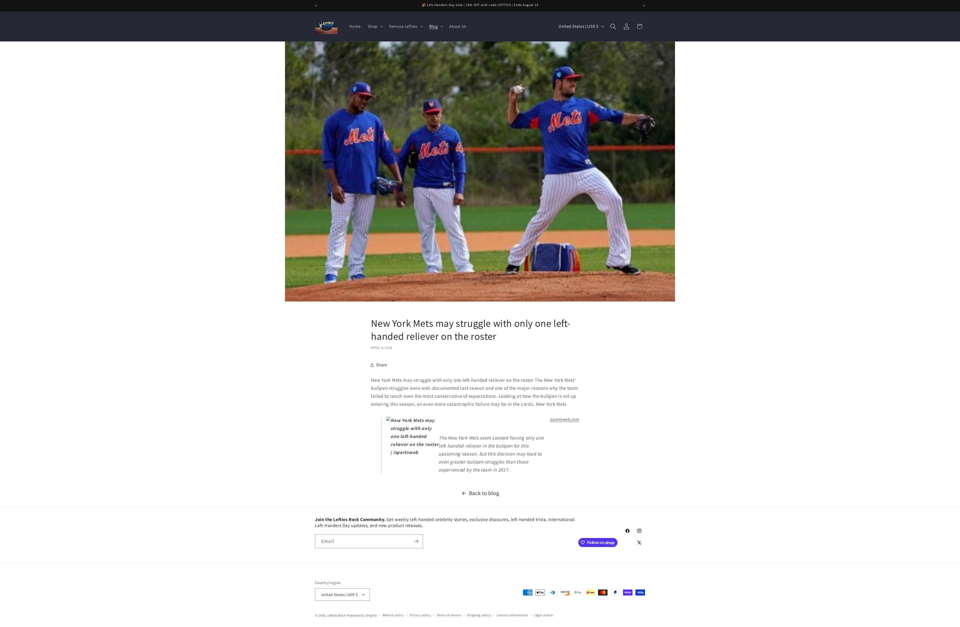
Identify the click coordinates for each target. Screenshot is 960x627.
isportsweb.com (564, 419)
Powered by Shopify (362, 615)
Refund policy (393, 615)
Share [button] (381, 365)
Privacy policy (420, 615)
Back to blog (484, 493)
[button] (375, 26)
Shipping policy (479, 615)
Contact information (512, 615)
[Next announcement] (644, 6)
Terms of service (449, 615)
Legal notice (543, 615)
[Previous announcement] (316, 6)
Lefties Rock (337, 615)
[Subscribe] (416, 541)
